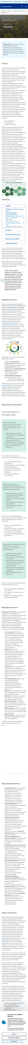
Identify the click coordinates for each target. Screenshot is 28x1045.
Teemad (8, 10)
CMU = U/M (14, 960)
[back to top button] (24, 1037)
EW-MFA (7, 1008)
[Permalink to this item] (18, 20)
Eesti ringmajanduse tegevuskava (11, 218)
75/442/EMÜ (5, 941)
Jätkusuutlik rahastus (12, 214)
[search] (22, 6)
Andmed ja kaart (5, 1)
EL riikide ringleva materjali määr (13, 223)
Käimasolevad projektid (12, 239)
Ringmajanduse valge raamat (14, 216)
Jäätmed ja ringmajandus (18, 10)
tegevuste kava (6, 385)
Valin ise (14, 1034)
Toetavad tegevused (11, 212)
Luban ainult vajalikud (14, 1037)
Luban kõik (14, 1041)
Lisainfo (7, 206)
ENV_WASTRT (18, 1003)
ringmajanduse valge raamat (9, 323)
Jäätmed (6, 24)
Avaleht (3, 10)
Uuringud (8, 230)
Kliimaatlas (16, 1)
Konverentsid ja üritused (12, 234)
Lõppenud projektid (11, 243)
